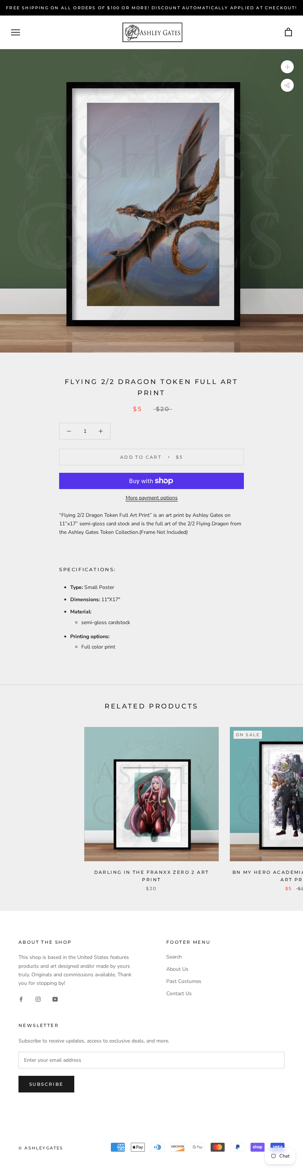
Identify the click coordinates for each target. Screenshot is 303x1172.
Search (174, 956)
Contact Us (179, 993)
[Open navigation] (15, 32)
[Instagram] (38, 999)
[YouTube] (55, 999)
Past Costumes (183, 981)
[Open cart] (288, 32)
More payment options (152, 497)
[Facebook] (21, 999)
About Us (177, 969)
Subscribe (46, 1084)
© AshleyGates (41, 1148)
